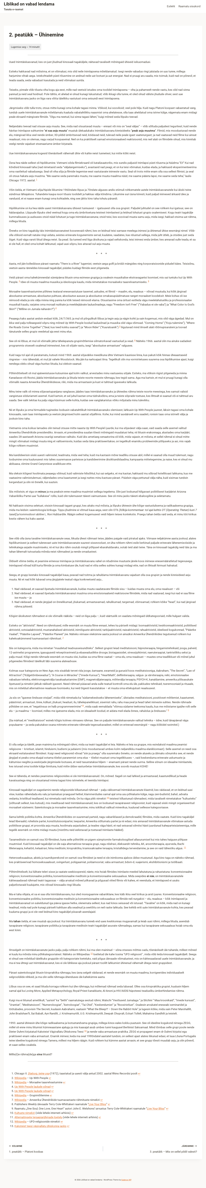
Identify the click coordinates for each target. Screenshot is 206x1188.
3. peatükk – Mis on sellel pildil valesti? (173, 1149)
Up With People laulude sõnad (32, 1086)
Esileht (171, 6)
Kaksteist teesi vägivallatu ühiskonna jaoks (40, 1126)
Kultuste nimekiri (24, 1112)
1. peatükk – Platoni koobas (26, 1149)
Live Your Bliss (97, 1104)
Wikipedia (20, 1078)
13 (85, 1031)
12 (91, 953)
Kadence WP (126, 1180)
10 (108, 798)
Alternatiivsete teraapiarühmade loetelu (38, 1117)
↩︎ (139, 1073)
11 (185, 847)
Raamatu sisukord (189, 6)
